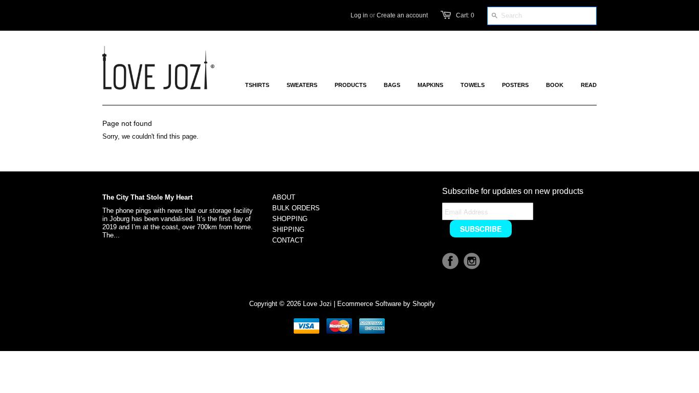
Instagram (472, 261)
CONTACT (287, 240)
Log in (359, 15)
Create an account (402, 15)
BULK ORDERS (296, 208)
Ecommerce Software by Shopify (386, 304)
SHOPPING (290, 219)
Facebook (450, 261)
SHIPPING (288, 229)
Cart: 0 (465, 15)
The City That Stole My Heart (147, 197)
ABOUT (283, 197)
